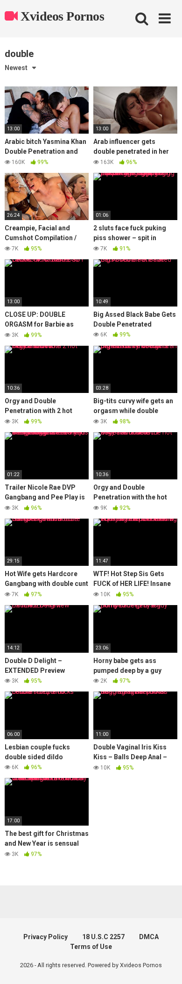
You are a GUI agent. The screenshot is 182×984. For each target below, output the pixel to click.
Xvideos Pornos (61, 16)
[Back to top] (164, 965)
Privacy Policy (45, 937)
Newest (16, 67)
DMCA (149, 937)
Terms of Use (91, 946)
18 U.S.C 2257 (103, 937)
